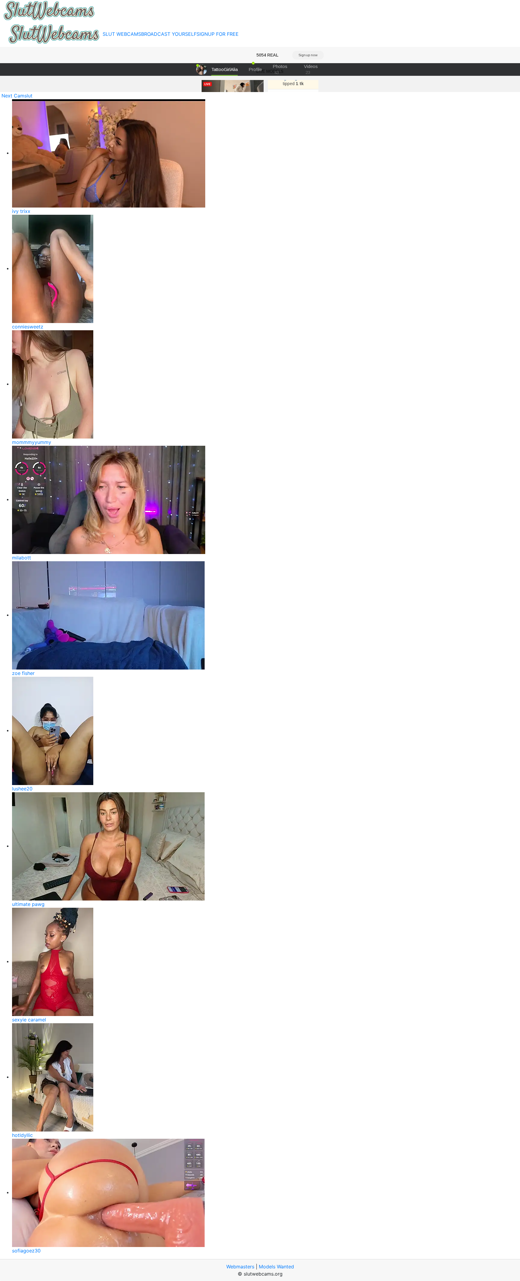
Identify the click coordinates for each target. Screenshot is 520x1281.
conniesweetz (27, 327)
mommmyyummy (31, 442)
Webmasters (240, 1267)
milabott (21, 558)
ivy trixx (21, 211)
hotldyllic (22, 1135)
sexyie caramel (29, 1020)
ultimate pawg (28, 904)
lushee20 (22, 789)
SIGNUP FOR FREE (218, 34)
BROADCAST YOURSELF (169, 34)
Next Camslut (17, 96)
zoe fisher (23, 673)
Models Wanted (276, 1267)
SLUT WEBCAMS (122, 34)
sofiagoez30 (26, 1251)
